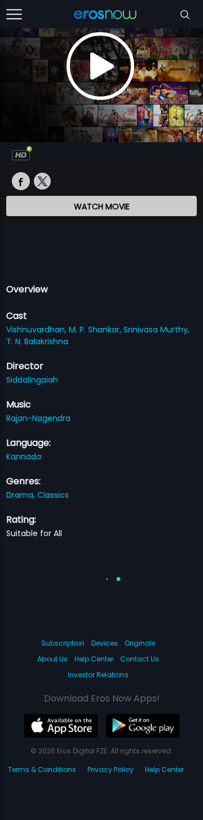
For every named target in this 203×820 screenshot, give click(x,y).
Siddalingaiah (32, 379)
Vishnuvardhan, (37, 329)
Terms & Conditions (42, 769)
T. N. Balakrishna (37, 341)
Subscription (63, 643)
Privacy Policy (110, 769)
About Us (52, 659)
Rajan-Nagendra (38, 418)
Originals (140, 643)
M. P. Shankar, (96, 329)
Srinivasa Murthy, (156, 329)
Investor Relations (98, 674)
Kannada (23, 456)
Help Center (93, 659)
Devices (104, 643)
